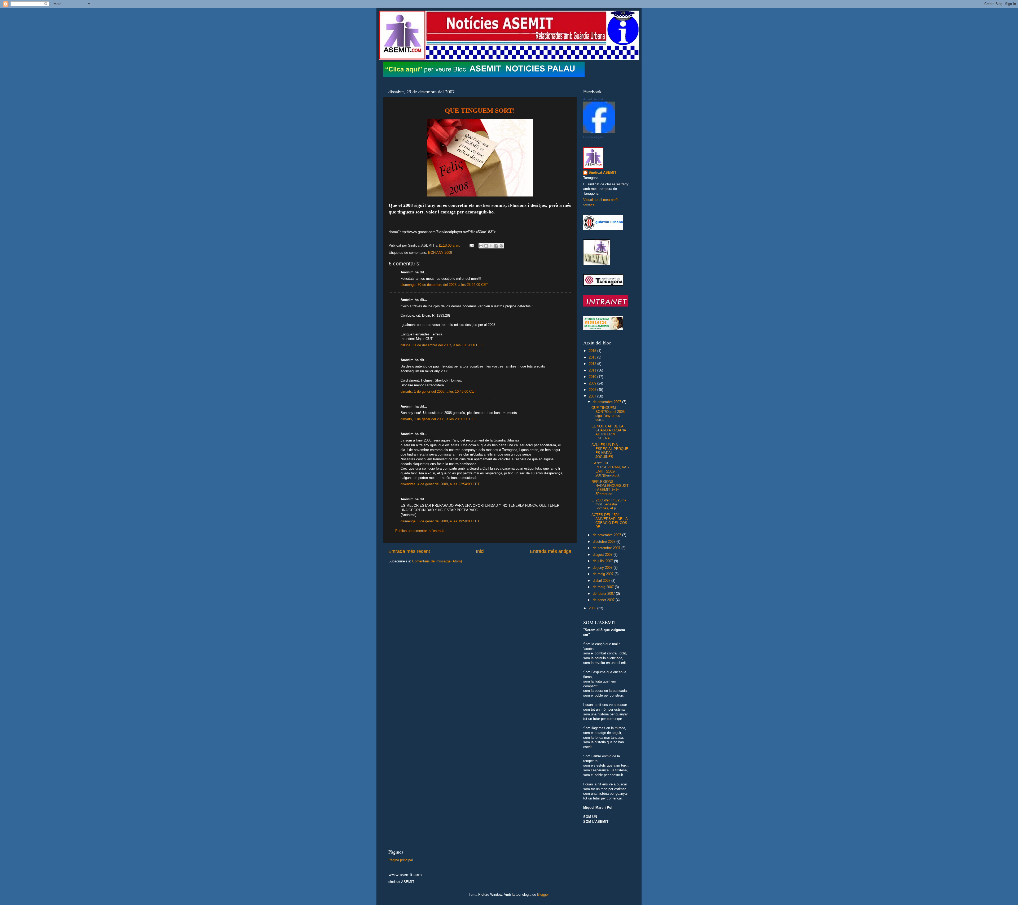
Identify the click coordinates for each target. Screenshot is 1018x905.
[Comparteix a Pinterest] (501, 245)
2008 (593, 390)
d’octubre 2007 (604, 542)
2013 (593, 357)
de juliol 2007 (603, 561)
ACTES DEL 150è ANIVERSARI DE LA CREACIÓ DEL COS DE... (609, 521)
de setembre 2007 (607, 548)
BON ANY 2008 (440, 253)
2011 (593, 370)
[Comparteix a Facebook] (496, 245)
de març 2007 (604, 587)
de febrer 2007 (604, 594)
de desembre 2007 (607, 402)
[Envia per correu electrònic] (481, 245)
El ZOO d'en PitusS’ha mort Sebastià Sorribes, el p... (608, 504)
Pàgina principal (400, 860)
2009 (593, 383)
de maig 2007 (604, 574)
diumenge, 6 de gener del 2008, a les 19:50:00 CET (440, 521)
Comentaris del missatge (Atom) (437, 561)
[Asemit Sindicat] (599, 132)
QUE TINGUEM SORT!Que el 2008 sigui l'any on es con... (608, 414)
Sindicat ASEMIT (602, 172)
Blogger (543, 895)
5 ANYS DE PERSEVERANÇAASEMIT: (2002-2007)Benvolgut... (610, 469)
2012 (593, 364)
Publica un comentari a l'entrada (419, 531)
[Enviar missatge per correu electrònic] (471, 245)
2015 (593, 351)
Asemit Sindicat (593, 99)
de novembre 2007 (607, 535)
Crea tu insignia (593, 137)
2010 (593, 377)
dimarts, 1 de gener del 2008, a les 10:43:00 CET (438, 392)
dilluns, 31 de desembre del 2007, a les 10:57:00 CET (442, 345)
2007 (593, 396)
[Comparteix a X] (491, 245)
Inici (480, 551)
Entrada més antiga (550, 551)
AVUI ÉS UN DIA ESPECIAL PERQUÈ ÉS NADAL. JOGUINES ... (609, 451)
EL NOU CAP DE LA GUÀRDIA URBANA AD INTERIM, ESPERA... (608, 432)
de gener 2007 (604, 600)
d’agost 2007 (603, 555)
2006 (593, 608)
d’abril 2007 (602, 581)
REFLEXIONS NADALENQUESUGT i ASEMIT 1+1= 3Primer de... (610, 488)
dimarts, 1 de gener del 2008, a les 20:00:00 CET (438, 419)
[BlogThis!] (486, 245)
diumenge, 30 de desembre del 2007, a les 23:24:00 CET (444, 285)
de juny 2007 (603, 568)
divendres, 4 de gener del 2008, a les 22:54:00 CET (440, 484)
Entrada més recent (409, 551)
